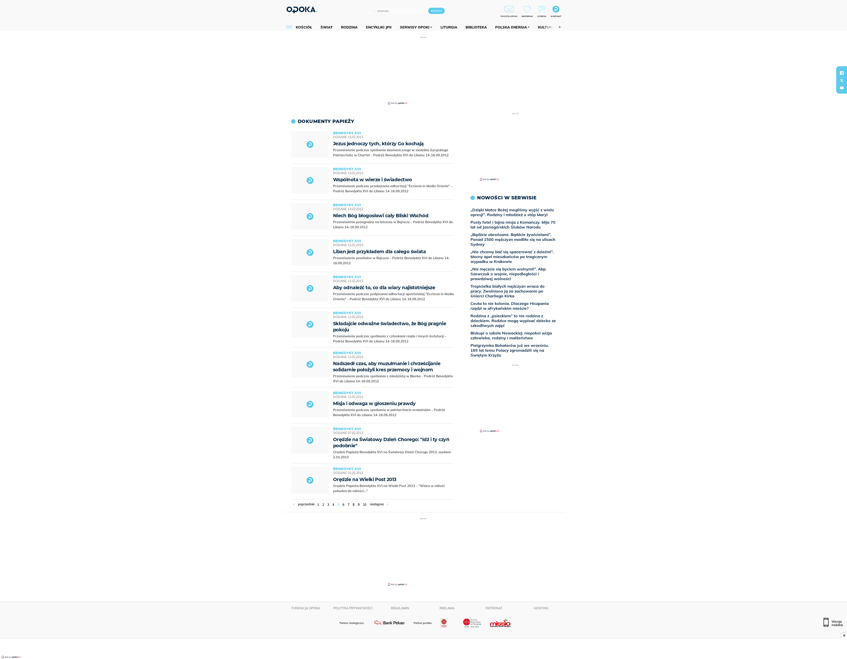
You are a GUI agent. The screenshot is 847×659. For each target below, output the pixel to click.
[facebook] (842, 73)
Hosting (541, 608)
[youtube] (842, 88)
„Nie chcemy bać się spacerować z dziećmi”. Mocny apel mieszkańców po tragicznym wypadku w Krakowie (512, 256)
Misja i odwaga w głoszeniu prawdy (374, 403)
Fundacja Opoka (306, 608)
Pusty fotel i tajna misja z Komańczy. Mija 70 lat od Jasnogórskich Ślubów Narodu (512, 225)
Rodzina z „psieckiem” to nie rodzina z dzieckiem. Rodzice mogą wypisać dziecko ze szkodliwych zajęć (513, 320)
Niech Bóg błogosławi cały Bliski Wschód (380, 215)
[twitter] (842, 80)
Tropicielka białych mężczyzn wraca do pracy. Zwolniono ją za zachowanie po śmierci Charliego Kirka (507, 291)
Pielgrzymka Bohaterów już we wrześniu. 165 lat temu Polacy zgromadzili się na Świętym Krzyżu (509, 350)
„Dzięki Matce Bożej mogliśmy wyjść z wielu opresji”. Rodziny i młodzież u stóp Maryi (512, 212)
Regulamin (400, 608)
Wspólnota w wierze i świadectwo (372, 179)
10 (364, 505)
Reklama (447, 608)
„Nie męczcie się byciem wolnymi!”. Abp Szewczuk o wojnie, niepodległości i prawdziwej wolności (508, 273)
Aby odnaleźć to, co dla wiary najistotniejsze (384, 287)
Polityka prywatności (353, 608)
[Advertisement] (423, 70)
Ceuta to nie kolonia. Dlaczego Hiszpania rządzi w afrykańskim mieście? (509, 306)
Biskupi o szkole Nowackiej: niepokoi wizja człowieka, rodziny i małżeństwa (511, 335)
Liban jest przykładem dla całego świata (379, 251)
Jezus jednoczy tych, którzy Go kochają (378, 143)
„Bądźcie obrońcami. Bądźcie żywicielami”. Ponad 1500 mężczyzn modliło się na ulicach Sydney (512, 239)
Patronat (494, 608)
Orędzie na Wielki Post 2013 (364, 479)
